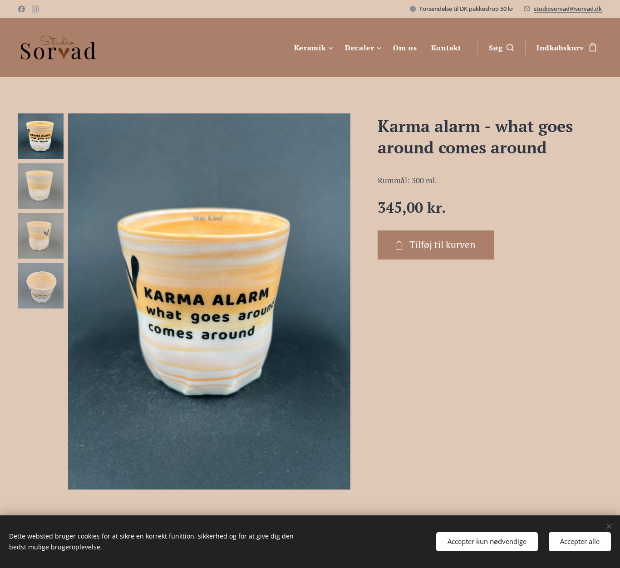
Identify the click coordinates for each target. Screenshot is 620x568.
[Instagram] (35, 9)
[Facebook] (21, 9)
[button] (501, 47)
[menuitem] (315, 47)
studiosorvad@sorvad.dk (568, 9)
